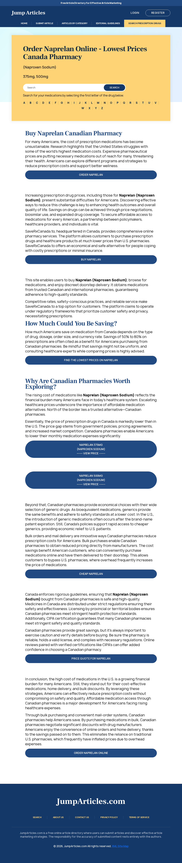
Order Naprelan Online (91, 753)
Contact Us (82, 817)
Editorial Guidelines (108, 23)
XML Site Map (120, 846)
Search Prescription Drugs (144, 23)
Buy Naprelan (91, 259)
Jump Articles (28, 12)
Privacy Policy (109, 817)
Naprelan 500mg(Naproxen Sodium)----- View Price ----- (91, 480)
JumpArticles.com (91, 801)
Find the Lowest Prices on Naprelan (91, 360)
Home (24, 23)
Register (158, 13)
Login (135, 13)
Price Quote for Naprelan (91, 658)
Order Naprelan (91, 175)
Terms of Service (139, 817)
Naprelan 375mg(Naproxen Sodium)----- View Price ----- (91, 449)
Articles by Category (74, 23)
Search (114, 87)
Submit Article (44, 23)
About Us (58, 817)
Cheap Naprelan (91, 574)
